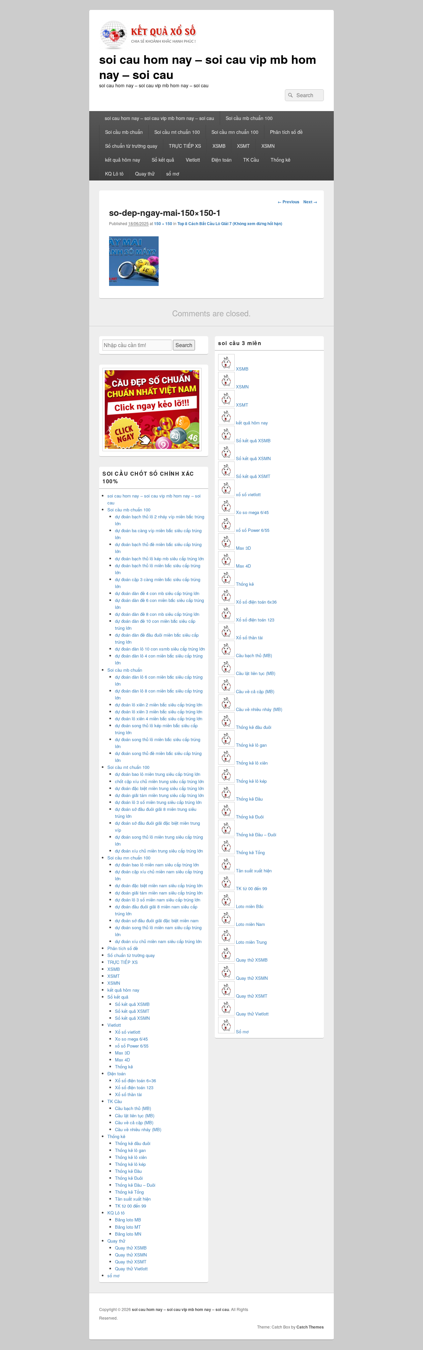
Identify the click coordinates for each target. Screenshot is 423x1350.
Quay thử (145, 173)
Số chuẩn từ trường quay (131, 145)
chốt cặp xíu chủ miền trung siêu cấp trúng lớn (159, 781)
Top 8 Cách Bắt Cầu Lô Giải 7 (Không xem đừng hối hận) (229, 223)
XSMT (243, 145)
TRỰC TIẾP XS (185, 145)
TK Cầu (251, 159)
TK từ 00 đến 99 (130, 1206)
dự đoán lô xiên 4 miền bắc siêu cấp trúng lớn (158, 718)
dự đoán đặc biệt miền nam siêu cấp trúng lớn (159, 885)
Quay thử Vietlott (131, 1268)
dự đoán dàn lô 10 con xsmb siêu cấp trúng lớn (160, 649)
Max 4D (122, 1059)
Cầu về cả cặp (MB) (134, 1122)
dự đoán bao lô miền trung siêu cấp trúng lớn (157, 774)
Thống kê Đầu (128, 1171)
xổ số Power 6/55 (131, 1046)
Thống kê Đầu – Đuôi (135, 1185)
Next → (310, 202)
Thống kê (280, 159)
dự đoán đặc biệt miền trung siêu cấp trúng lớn (159, 788)
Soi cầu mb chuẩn (124, 132)
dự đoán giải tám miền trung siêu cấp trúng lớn (159, 795)
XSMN (268, 145)
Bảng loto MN (128, 1234)
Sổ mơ (242, 1031)
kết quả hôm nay (122, 159)
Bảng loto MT (128, 1227)
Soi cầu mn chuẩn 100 (235, 132)
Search (183, 345)
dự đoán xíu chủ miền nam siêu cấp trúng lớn (158, 941)
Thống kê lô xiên (131, 1157)
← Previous (288, 202)
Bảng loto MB (128, 1219)
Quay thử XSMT (130, 1261)
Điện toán (222, 159)
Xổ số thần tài (128, 1094)
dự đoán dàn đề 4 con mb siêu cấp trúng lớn (157, 593)
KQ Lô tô (114, 173)
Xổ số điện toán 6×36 (135, 1080)
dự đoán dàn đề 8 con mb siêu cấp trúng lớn (157, 614)
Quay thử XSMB (131, 1248)
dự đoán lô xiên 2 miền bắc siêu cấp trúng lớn (158, 704)
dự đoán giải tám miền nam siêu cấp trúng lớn (159, 893)
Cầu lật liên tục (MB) (134, 1115)
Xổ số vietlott (127, 1032)
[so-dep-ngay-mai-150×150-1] (134, 284)
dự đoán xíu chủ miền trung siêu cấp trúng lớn (159, 851)
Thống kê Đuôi (129, 1178)
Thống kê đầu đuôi (132, 1143)
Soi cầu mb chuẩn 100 (249, 118)
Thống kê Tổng (129, 1192)
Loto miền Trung (251, 942)
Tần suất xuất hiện (133, 1199)
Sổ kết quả (163, 159)
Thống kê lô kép (130, 1164)
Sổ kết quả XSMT (132, 1011)
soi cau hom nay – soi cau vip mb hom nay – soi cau (207, 66)
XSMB (218, 145)
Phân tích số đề (286, 132)
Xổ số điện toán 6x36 (256, 602)
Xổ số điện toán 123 (134, 1087)
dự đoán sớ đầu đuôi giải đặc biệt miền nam (157, 920)
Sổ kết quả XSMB (132, 1004)
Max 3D (122, 1053)
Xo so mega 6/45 (131, 1039)
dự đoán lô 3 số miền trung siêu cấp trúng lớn (158, 802)
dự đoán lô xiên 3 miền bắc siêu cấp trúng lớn (158, 711)
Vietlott (193, 159)
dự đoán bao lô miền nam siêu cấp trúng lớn (157, 864)
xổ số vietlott (248, 494)
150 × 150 (163, 223)
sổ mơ (172, 173)
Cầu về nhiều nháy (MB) (138, 1129)
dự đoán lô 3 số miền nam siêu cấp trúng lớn (157, 899)
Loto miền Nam (250, 924)
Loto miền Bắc (250, 906)
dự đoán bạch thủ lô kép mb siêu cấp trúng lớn (159, 558)
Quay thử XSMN (131, 1254)
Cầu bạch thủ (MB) (133, 1108)
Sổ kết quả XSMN (132, 1018)
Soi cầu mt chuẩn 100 (177, 132)
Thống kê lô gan (130, 1150)
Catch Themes (310, 1327)
